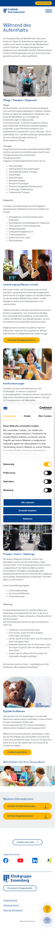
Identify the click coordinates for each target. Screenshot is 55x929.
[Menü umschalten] (48, 11)
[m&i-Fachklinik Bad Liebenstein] (14, 13)
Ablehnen (27, 519)
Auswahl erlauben (27, 510)
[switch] (48, 473)
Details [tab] (27, 416)
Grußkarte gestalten (17, 752)
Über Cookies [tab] (45, 416)
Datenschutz (11, 905)
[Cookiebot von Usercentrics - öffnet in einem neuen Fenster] (39, 408)
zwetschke (32, 921)
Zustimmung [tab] (10, 416)
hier (45, 334)
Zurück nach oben (25, 842)
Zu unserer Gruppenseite (19, 888)
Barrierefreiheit (13, 910)
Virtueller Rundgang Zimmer (21, 340)
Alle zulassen (27, 502)
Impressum (10, 900)
